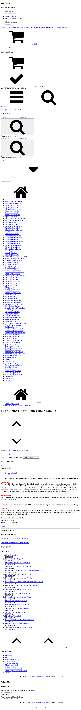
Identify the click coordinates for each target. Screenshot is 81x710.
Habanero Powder (11, 298)
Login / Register (10, 13)
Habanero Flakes (10, 295)
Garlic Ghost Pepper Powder (14, 272)
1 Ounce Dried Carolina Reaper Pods (17, 563)
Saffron (7, 359)
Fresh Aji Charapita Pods (13, 260)
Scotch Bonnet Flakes (12, 334)
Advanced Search (25, 117)
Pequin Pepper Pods (11, 314)
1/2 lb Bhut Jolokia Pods (13, 616)
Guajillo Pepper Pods (12, 291)
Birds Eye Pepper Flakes (13, 226)
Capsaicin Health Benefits (13, 669)
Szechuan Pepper (11, 363)
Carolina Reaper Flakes (13, 236)
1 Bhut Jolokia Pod (11, 555)
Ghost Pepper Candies (12, 274)
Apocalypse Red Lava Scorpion (15, 218)
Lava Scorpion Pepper (12, 306)
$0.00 (34, 44)
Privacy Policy (10, 661)
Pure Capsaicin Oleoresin (13, 325)
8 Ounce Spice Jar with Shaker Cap (17, 612)
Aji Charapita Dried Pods (13, 203)
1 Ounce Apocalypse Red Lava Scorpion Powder (21, 585)
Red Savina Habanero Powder (15, 333)
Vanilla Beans (9, 369)
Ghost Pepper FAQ (11, 665)
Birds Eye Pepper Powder (13, 230)
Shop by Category (11, 177)
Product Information (11, 473)
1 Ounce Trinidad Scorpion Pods (16, 601)
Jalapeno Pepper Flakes (13, 300)
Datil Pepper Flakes (11, 251)
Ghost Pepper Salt (11, 285)
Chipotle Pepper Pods (12, 247)
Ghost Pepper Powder (12, 281)
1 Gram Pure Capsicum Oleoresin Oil (17, 593)
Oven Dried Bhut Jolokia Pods (15, 308)
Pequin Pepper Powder (12, 315)
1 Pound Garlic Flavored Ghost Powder (15, 543)
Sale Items (8, 380)
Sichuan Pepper (10, 361)
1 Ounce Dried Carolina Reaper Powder (18, 578)
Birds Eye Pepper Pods (12, 228)
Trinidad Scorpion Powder (14, 352)
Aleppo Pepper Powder (13, 209)
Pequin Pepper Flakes (12, 312)
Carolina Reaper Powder (13, 237)
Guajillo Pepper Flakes (12, 289)
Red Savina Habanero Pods (14, 331)
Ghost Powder (10, 287)
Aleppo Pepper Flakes (12, 205)
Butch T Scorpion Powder (14, 232)
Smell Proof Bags (11, 367)
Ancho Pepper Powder (12, 215)
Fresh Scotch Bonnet (12, 268)
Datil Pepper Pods (11, 253)
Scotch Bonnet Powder (12, 336)
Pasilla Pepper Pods (11, 310)
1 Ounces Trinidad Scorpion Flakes (17, 623)
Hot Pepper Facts (11, 667)
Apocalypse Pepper (11, 217)
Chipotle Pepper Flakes (13, 245)
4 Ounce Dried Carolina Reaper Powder (18, 627)
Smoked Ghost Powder (13, 342)
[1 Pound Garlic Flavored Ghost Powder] (15, 539)
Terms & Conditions (12, 659)
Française (8, 24)
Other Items (9, 376)
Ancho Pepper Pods (11, 213)
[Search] (17, 126)
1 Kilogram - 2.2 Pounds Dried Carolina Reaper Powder (24, 582)
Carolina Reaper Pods (12, 239)
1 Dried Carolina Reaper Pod (14, 559)
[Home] (21, 199)
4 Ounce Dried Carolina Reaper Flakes (18, 589)
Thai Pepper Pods (11, 344)
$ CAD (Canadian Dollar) (13, 18)
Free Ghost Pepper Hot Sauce (15, 258)
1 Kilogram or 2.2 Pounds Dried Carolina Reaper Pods (23, 570)
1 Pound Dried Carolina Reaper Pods (17, 604)
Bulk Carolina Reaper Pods (14, 220)
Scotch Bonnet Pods (12, 338)
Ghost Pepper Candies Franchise (16, 671)
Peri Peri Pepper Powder (13, 317)
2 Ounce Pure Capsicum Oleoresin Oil (18, 566)
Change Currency (11, 16)
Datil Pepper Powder (12, 255)
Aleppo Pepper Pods (12, 207)
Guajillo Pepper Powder (13, 293)
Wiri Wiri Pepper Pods (12, 373)
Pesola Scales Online (12, 319)
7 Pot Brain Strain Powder (14, 201)
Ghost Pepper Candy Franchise (15, 276)
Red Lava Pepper (11, 327)
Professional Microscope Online (15, 323)
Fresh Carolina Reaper (12, 264)
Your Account (9, 11)
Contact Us (9, 673)
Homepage (8, 655)
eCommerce (32, 708)
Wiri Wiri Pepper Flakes (13, 371)
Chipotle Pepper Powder (13, 249)
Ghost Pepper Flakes (12, 277)
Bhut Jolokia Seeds (11, 224)
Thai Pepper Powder (12, 346)
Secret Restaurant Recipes (13, 365)
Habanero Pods (10, 296)
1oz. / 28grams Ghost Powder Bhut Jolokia (19, 620)
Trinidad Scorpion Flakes (13, 348)
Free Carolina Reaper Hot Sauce (16, 256)
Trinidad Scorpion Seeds (13, 355)
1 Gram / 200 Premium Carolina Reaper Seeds (20, 574)
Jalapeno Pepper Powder (13, 302)
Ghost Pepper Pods (11, 279)
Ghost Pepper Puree (11, 283)
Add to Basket (6, 468)
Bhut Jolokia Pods (11, 222)
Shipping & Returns (11, 663)
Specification (9, 475)
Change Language (11, 22)
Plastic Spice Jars (10, 321)
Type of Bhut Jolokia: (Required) (12, 457)
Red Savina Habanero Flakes (14, 329)
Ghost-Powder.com (42, 676)
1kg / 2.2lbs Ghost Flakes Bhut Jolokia (18, 406)
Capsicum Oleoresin (12, 234)
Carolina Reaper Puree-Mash (14, 241)
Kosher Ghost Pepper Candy (14, 304)
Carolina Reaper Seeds (12, 243)
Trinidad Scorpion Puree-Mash (15, 354)
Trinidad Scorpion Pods (13, 350)
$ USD (3, 106)
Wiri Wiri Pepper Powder (13, 374)
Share (3, 527)
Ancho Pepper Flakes (12, 211)
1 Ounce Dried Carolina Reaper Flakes (18, 597)
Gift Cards (8, 378)
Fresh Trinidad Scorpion (13, 270)
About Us (8, 657)
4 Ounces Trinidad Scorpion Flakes (17, 608)
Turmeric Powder (11, 357)
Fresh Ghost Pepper (11, 266)
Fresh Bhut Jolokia (11, 262)
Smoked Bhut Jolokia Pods (14, 340)
